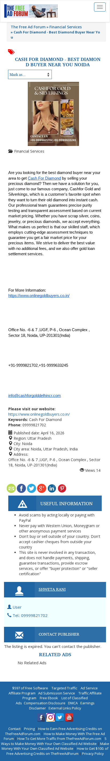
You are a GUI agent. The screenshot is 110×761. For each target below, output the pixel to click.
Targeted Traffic (64, 688)
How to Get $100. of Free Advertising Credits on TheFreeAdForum (57, 751)
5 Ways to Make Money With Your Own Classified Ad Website (54, 741)
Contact (14, 728)
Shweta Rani (52, 589)
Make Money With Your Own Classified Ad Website (55, 746)
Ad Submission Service (56, 693)
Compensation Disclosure (44, 703)
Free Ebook (49, 698)
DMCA (73, 703)
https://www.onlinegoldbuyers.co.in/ (39, 414)
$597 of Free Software (30, 688)
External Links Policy (65, 708)
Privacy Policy (93, 753)
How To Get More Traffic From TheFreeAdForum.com (59, 738)
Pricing (29, 728)
